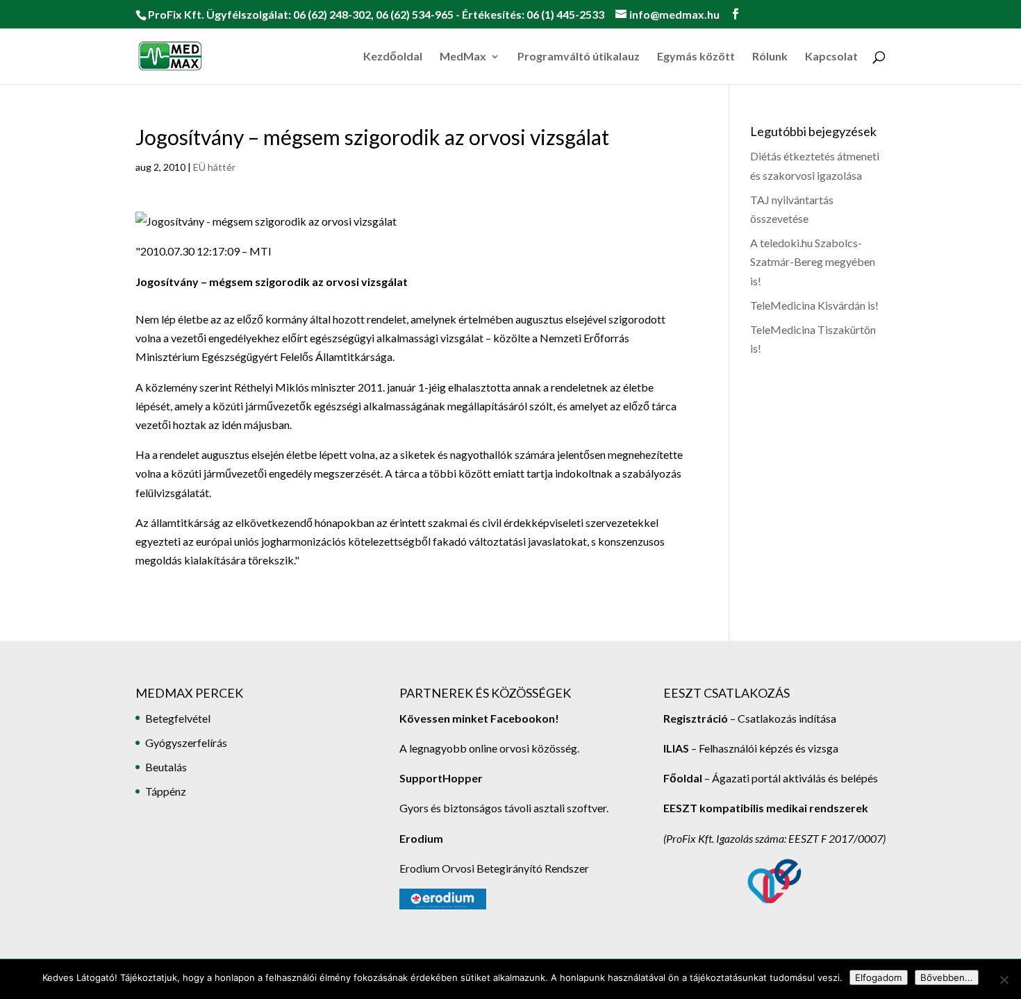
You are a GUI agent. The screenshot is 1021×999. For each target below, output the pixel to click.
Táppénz (165, 791)
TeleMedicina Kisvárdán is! (814, 305)
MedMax (463, 56)
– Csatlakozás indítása (782, 718)
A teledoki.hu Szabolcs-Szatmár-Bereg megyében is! (812, 261)
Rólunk (770, 56)
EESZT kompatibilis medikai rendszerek (765, 807)
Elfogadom (878, 977)
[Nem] (1004, 980)
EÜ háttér (214, 167)
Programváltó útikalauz (578, 56)
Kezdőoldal (392, 56)
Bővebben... (946, 977)
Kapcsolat (831, 56)
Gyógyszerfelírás (186, 742)
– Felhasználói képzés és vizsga (750, 748)
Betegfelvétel (177, 718)
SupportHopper (441, 777)
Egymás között (696, 56)
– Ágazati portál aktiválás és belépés (770, 777)
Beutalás (166, 766)
